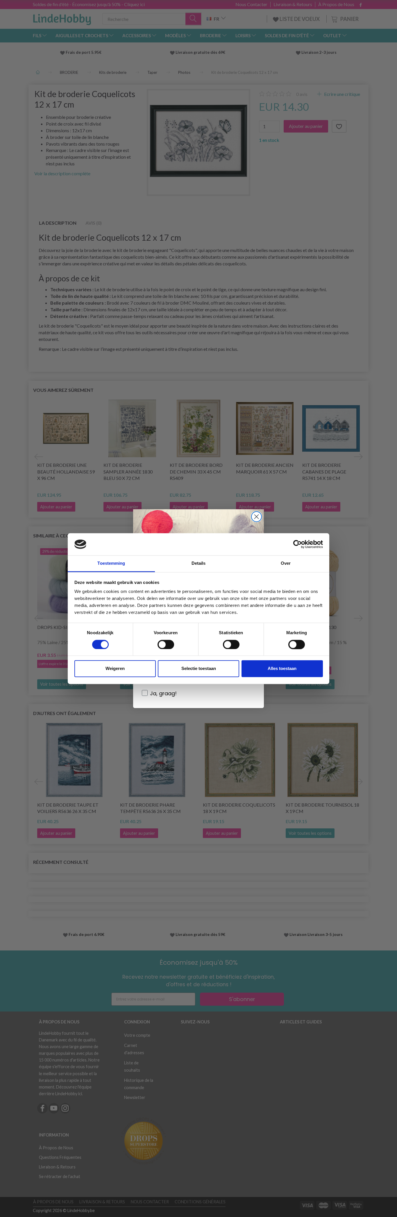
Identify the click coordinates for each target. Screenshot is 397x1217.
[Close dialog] (256, 517)
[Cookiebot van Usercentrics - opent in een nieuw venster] (297, 544)
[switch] (166, 644)
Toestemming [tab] (111, 563)
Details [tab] (199, 563)
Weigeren (115, 668)
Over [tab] (286, 563)
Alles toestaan (282, 668)
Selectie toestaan (198, 668)
